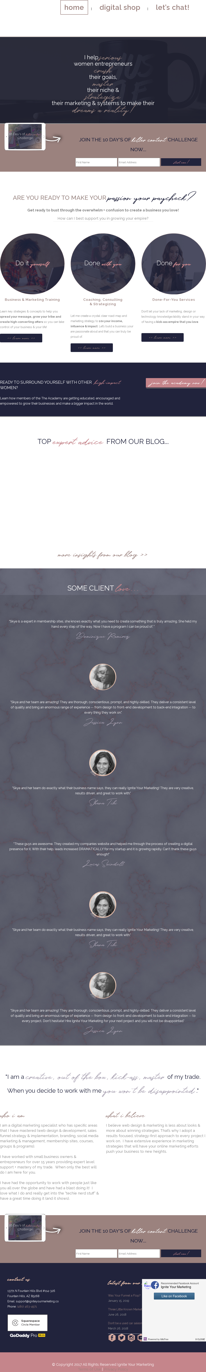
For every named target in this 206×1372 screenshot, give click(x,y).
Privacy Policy (116, 1369)
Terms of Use (89, 1369)
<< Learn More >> (21, 338)
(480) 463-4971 (27, 1306)
